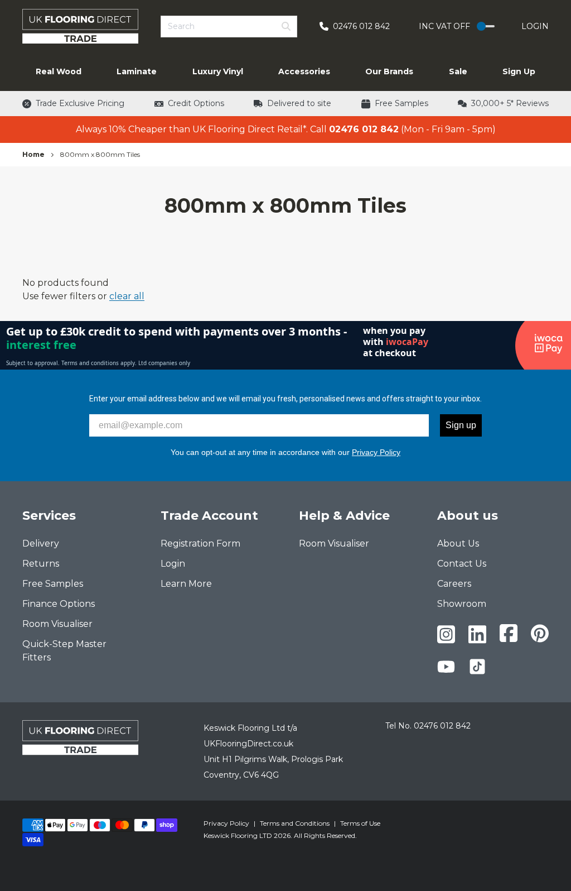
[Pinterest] (540, 633)
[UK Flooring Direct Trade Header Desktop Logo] (80, 26)
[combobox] (229, 26)
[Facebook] (508, 633)
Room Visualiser (57, 624)
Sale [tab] (458, 71)
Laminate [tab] (137, 71)
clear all (126, 296)
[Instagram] (446, 634)
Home (33, 154)
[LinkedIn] (477, 634)
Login (535, 26)
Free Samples (52, 583)
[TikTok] (477, 667)
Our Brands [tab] (389, 71)
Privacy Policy (376, 452)
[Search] (286, 26)
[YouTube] (446, 666)
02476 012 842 (442, 726)
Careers (454, 583)
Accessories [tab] (304, 71)
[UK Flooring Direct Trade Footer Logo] (80, 737)
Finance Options (58, 603)
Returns (40, 563)
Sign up (461, 425)
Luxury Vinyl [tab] (217, 71)
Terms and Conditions (295, 823)
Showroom (461, 603)
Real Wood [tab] (58, 71)
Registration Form (200, 543)
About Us (458, 543)
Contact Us (461, 563)
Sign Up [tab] (518, 71)
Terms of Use (360, 823)
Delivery (40, 543)
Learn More (186, 583)
